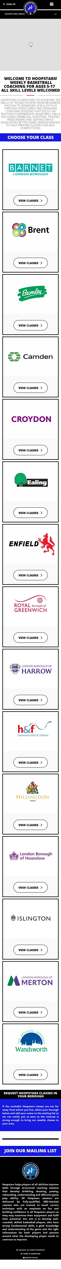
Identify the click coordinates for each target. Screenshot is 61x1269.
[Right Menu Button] (51, 4)
